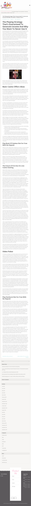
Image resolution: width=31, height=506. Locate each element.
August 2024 (4, 410)
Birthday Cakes (4, 435)
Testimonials (4, 448)
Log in (3, 455)
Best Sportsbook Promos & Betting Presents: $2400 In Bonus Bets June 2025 (13, 374)
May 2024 (3, 416)
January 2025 (4, 399)
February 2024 (4, 423)
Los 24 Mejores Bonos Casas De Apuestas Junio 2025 (10, 372)
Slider (3, 443)
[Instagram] (2, 476)
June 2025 (3, 388)
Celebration (4, 441)
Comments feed (4, 460)
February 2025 (4, 397)
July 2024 (3, 412)
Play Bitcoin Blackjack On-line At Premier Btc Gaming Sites (11, 366)
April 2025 (3, 392)
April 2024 (3, 418)
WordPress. (25, 503)
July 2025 (3, 386)
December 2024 (4, 401)
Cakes (3, 439)
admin (13, 19)
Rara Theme (18, 503)
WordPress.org (4, 462)
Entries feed (4, 458)
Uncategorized (18, 19)
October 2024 (4, 405)
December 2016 (4, 427)
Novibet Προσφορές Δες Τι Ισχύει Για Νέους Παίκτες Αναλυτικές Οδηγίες (13, 376)
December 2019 (4, 425)
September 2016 (4, 429)
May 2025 (3, 390)
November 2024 (4, 403)
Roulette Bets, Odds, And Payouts (8, 356)
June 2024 (3, 414)
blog (2, 437)
